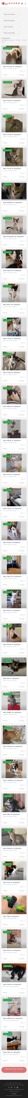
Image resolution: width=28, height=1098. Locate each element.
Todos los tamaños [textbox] (9, 33)
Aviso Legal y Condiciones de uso (14, 1083)
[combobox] (11, 20)
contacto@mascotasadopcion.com (14, 1095)
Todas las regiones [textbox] (9, 20)
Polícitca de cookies (19, 1084)
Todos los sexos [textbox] (8, 26)
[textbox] (11, 14)
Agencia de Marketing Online (17, 1089)
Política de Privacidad (9, 1084)
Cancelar (18, 40)
